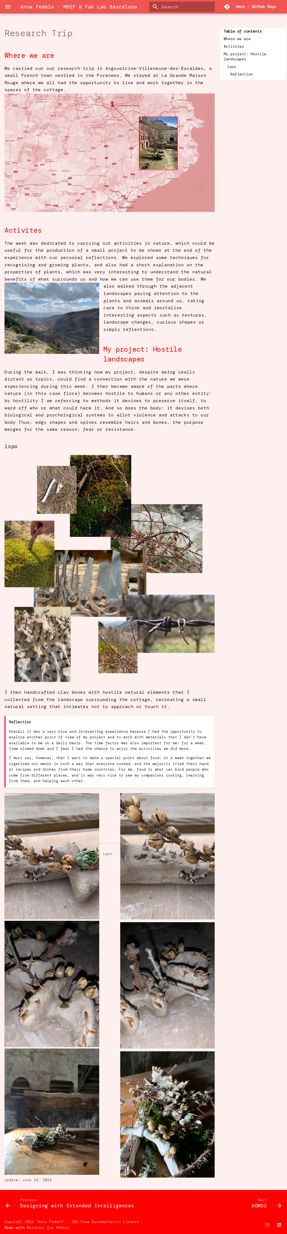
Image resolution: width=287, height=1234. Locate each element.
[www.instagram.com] (267, 1224)
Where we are (237, 38)
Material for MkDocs (48, 1227)
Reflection (241, 74)
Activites (234, 46)
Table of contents (243, 31)
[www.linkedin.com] (279, 1224)
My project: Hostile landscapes (245, 56)
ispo (231, 66)
